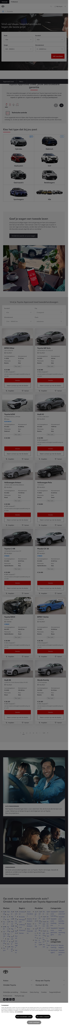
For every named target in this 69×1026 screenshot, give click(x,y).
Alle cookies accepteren (43, 1016)
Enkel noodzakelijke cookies (24, 1016)
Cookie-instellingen (34, 1022)
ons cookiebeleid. (19, 1012)
